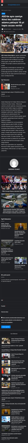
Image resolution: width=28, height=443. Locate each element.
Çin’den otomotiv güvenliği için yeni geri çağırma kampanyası (18, 377)
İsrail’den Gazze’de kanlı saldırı (10, 438)
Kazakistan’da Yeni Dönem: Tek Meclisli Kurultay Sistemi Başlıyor (18, 411)
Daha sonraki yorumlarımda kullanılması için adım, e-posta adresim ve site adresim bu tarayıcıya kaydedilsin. (13, 320)
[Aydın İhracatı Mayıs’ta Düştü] (6, 356)
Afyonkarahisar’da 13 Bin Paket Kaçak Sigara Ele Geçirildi (17, 362)
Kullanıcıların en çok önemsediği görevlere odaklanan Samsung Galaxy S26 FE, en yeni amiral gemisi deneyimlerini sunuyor (13, 392)
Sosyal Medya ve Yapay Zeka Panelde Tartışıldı (14, 349)
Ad (2, 300)
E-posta (3, 306)
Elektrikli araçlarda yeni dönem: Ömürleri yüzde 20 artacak (18, 384)
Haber (9, 10)
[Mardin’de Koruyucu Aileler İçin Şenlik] (5, 86)
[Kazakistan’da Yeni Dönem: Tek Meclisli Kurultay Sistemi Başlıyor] (21, 226)
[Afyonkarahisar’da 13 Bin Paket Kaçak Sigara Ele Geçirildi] (6, 363)
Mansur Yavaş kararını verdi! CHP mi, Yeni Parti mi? (7, 259)
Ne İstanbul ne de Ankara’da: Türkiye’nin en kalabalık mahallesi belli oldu (18, 428)
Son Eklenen (14, 333)
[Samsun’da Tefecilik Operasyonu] (21, 260)
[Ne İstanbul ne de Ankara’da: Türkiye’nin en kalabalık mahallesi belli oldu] (7, 243)
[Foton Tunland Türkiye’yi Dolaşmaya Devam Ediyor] (6, 341)
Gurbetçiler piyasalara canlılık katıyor (11, 433)
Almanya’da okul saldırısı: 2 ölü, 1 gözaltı (12, 345)
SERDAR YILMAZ (7, 29)
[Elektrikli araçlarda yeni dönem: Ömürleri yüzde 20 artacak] (6, 385)
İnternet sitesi (4, 311)
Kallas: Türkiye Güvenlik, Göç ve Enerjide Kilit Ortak (6, 225)
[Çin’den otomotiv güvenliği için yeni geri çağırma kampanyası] (6, 377)
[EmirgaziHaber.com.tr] (14, 5)
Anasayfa (5, 10)
